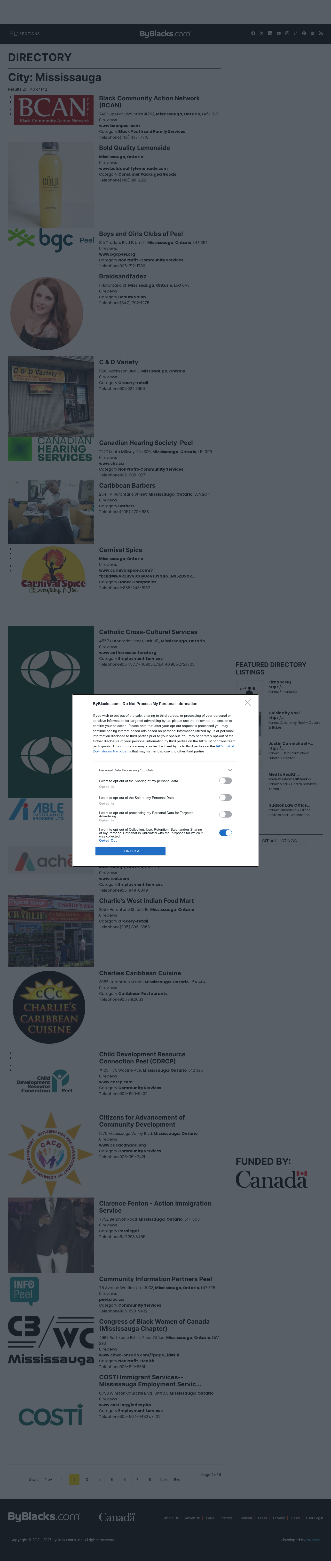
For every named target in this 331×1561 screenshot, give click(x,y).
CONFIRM (131, 851)
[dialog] (165, 780)
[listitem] (165, 770)
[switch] (225, 780)
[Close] (249, 704)
